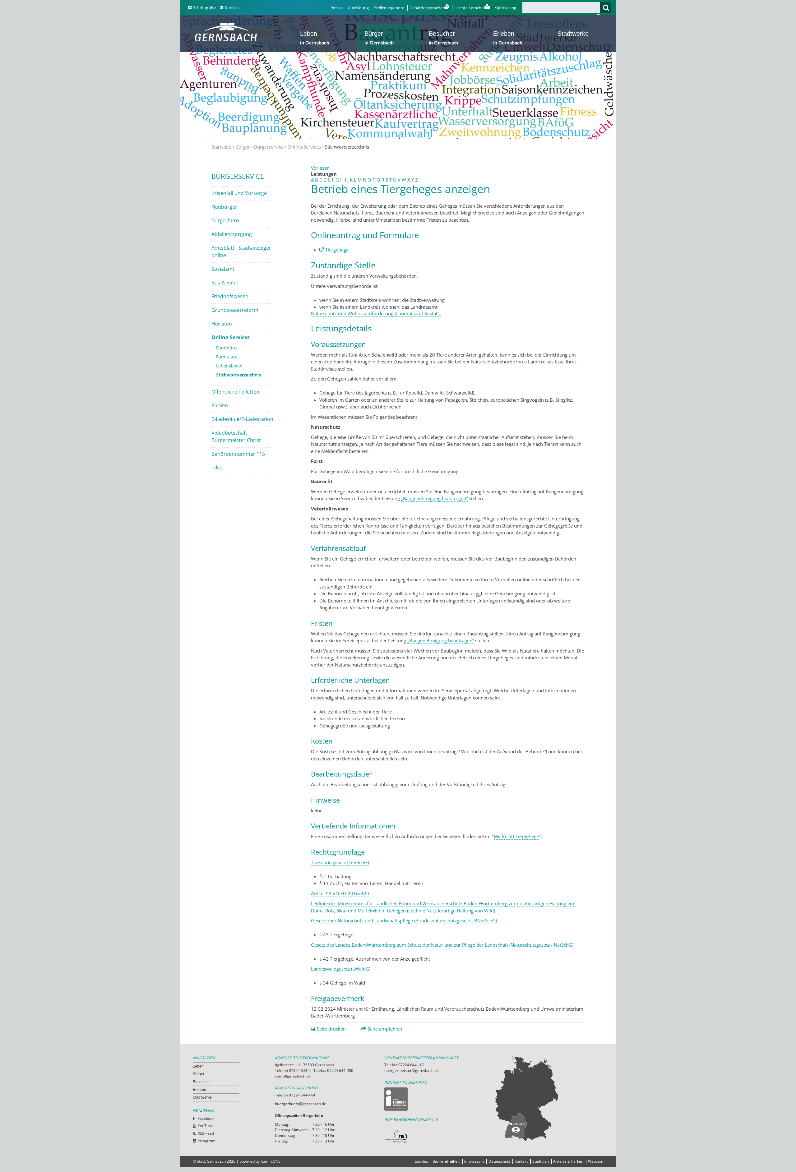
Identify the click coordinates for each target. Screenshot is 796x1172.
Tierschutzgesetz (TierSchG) (340, 862)
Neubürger (224, 206)
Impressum (474, 1161)
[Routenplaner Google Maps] (548, 1098)
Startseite (221, 147)
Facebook (206, 1118)
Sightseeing (505, 8)
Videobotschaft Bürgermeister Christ (236, 436)
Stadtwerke (573, 33)
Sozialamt (222, 268)
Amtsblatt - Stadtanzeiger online (241, 251)
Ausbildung (358, 8)
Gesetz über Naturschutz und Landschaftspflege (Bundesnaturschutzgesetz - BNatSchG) (404, 920)
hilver (217, 467)
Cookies (421, 1161)
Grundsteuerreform (234, 310)
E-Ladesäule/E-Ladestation (242, 419)
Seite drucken (331, 1029)
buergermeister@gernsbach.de (411, 1070)
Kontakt (521, 1161)
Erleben (507, 37)
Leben (314, 37)
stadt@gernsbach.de (293, 1076)
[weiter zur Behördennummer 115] (439, 1136)
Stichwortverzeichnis (238, 375)
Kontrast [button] (233, 7)
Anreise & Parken (568, 1161)
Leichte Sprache (469, 8)
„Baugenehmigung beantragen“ (434, 498)
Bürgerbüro (225, 220)
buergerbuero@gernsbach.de (300, 1103)
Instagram (206, 1140)
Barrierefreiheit (446, 1161)
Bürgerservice (269, 147)
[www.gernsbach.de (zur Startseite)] (227, 41)
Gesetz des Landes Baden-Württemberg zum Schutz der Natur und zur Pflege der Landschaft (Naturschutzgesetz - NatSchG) (442, 945)
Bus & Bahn (224, 282)
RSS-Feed (206, 1133)
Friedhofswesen (229, 296)
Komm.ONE (270, 1161)
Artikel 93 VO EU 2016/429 (340, 893)
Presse (337, 8)
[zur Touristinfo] (439, 1099)
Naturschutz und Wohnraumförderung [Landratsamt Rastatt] (376, 313)
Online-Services (304, 147)
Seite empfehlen (385, 1029)
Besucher (443, 37)
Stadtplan (540, 1161)
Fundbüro (226, 348)
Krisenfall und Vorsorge (239, 193)
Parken (219, 405)
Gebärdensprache (426, 8)
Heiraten (221, 323)
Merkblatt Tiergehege (516, 836)
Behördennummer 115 (238, 453)
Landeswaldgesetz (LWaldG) (340, 969)
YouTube (205, 1125)
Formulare (227, 357)
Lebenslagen (229, 366)
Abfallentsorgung (231, 234)
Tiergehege (337, 250)
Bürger (379, 37)
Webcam (595, 1161)
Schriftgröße (204, 7)
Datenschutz (499, 1161)
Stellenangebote (389, 8)
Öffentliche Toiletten (235, 391)
